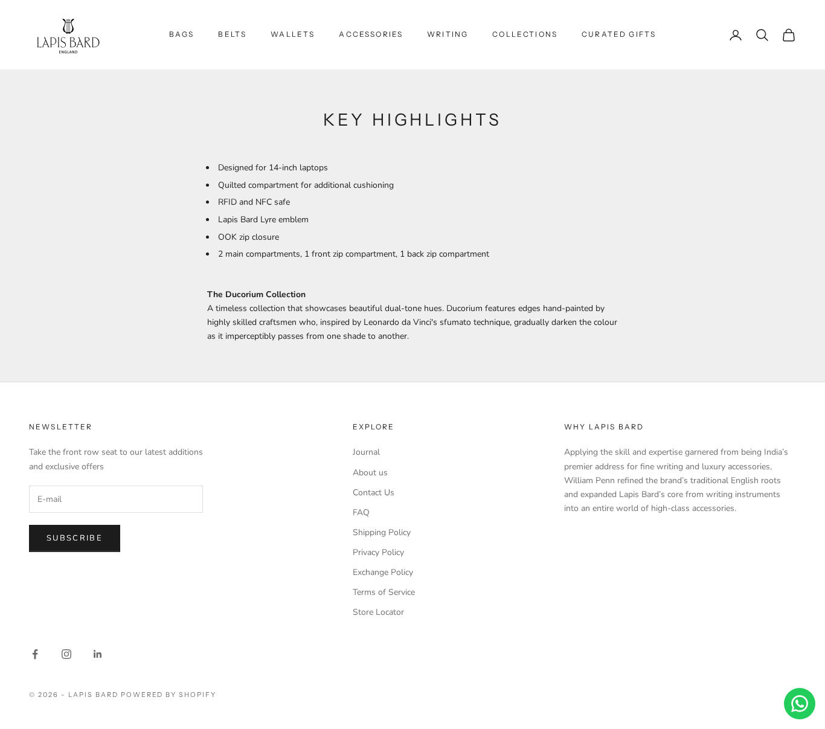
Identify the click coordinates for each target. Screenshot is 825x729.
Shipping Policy (382, 532)
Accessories (371, 34)
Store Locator (378, 612)
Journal (366, 452)
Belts (232, 34)
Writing (447, 34)
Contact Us (373, 492)
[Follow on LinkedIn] (98, 654)
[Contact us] (799, 703)
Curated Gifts (619, 34)
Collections (524, 34)
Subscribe (75, 538)
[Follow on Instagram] (66, 654)
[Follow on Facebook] (35, 654)
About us (370, 472)
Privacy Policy (378, 552)
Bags (181, 34)
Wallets (293, 34)
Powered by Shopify (169, 694)
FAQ (361, 512)
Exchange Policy (383, 572)
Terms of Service (384, 592)
